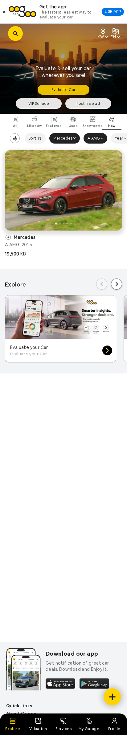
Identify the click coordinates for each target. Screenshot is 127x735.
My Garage (89, 728)
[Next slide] (116, 284)
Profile (114, 728)
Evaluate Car (63, 89)
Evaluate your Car (29, 347)
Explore (12, 728)
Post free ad (88, 103)
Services (63, 728)
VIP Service (38, 103)
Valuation (38, 728)
